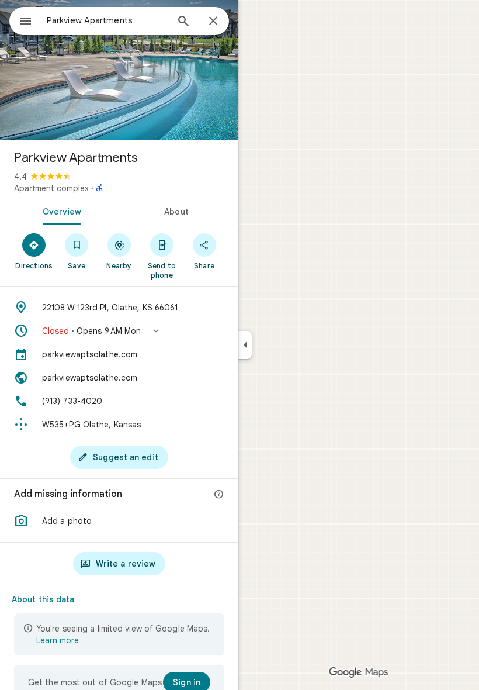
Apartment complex (51, 188)
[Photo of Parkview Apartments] (119, 70)
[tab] (59, 210)
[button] (119, 331)
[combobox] (107, 20)
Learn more (57, 640)
